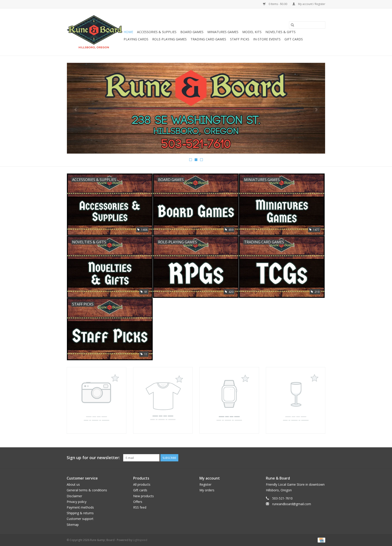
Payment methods (80, 507)
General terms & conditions (87, 490)
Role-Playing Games (169, 39)
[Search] (292, 25)
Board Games (191, 32)
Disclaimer (74, 496)
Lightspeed (140, 540)
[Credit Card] (320, 540)
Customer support (80, 519)
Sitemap (73, 524)
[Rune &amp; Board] (94, 32)
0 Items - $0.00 (278, 4)
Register (205, 484)
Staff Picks (239, 39)
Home (128, 32)
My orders (206, 490)
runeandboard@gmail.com (291, 504)
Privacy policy (76, 501)
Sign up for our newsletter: (93, 457)
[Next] (316, 109)
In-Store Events (267, 39)
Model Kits (252, 32)
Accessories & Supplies (156, 32)
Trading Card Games (208, 39)
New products (143, 496)
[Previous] (76, 109)
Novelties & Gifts (280, 32)
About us (73, 484)
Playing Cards (136, 39)
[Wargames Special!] (196, 108)
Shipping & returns (80, 513)
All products (141, 484)
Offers (137, 501)
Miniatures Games (222, 32)
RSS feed (139, 507)
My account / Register (311, 4)
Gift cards (293, 39)
